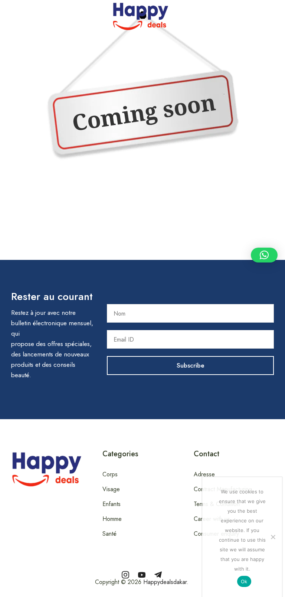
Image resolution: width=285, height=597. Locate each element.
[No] (272, 537)
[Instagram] (125, 574)
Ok (244, 581)
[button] (4, 14)
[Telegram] (158, 574)
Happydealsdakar (165, 582)
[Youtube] (141, 574)
